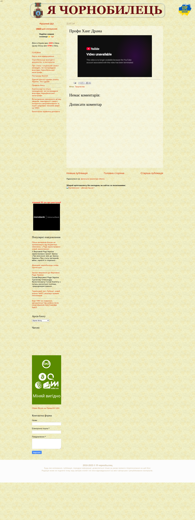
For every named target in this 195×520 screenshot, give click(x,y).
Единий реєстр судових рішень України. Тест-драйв (45, 81)
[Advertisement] (46, 157)
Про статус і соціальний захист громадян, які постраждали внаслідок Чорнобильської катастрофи (45, 69)
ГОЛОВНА (36, 53)
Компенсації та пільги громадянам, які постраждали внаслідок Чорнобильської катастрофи (45, 92)
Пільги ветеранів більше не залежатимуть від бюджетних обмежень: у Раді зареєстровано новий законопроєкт (46, 245)
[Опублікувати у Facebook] (87, 83)
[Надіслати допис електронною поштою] (75, 83)
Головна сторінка (114, 173)
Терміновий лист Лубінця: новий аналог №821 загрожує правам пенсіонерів (46, 293)
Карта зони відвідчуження (43, 56)
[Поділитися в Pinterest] (89, 83)
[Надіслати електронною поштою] (79, 83)
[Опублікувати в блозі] (82, 83)
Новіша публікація (77, 173)
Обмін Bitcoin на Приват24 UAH (45, 408)
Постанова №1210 (40, 76)
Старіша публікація (152, 173)
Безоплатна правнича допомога (46, 112)
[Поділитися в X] (84, 83)
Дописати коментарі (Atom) (93, 179)
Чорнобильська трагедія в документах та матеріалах (43, 61)
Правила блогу (38, 85)
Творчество (80, 87)
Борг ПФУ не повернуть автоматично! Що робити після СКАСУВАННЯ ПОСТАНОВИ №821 (45, 304)
